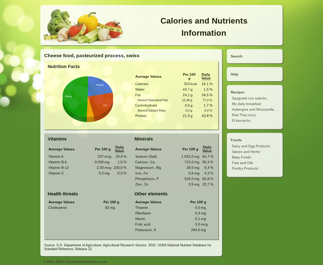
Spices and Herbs (246, 152)
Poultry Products (245, 168)
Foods (236, 140)
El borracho (241, 120)
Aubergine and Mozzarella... (254, 109)
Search (237, 56)
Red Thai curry (244, 115)
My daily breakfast (246, 104)
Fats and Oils (242, 163)
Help (234, 74)
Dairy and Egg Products (251, 146)
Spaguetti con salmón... (251, 98)
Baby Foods (241, 157)
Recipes (238, 92)
